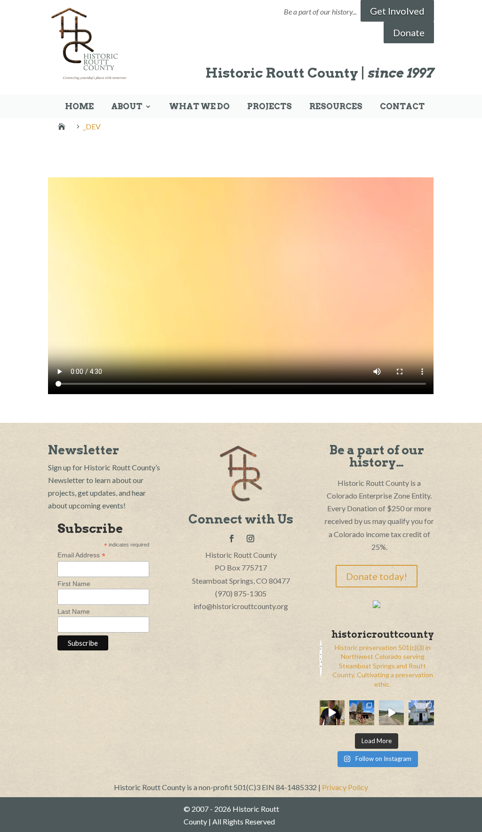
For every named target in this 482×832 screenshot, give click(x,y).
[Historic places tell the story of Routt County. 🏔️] (421, 712)
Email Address (81, 555)
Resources (335, 107)
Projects (269, 107)
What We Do (199, 107)
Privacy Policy (345, 787)
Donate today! (376, 576)
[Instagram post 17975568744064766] (332, 712)
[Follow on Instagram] (250, 538)
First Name (73, 583)
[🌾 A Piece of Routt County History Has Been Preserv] (361, 712)
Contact (402, 107)
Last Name (73, 611)
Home (79, 107)
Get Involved (397, 10)
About (126, 107)
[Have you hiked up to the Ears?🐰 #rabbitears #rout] (391, 712)
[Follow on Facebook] (231, 538)
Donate (409, 32)
